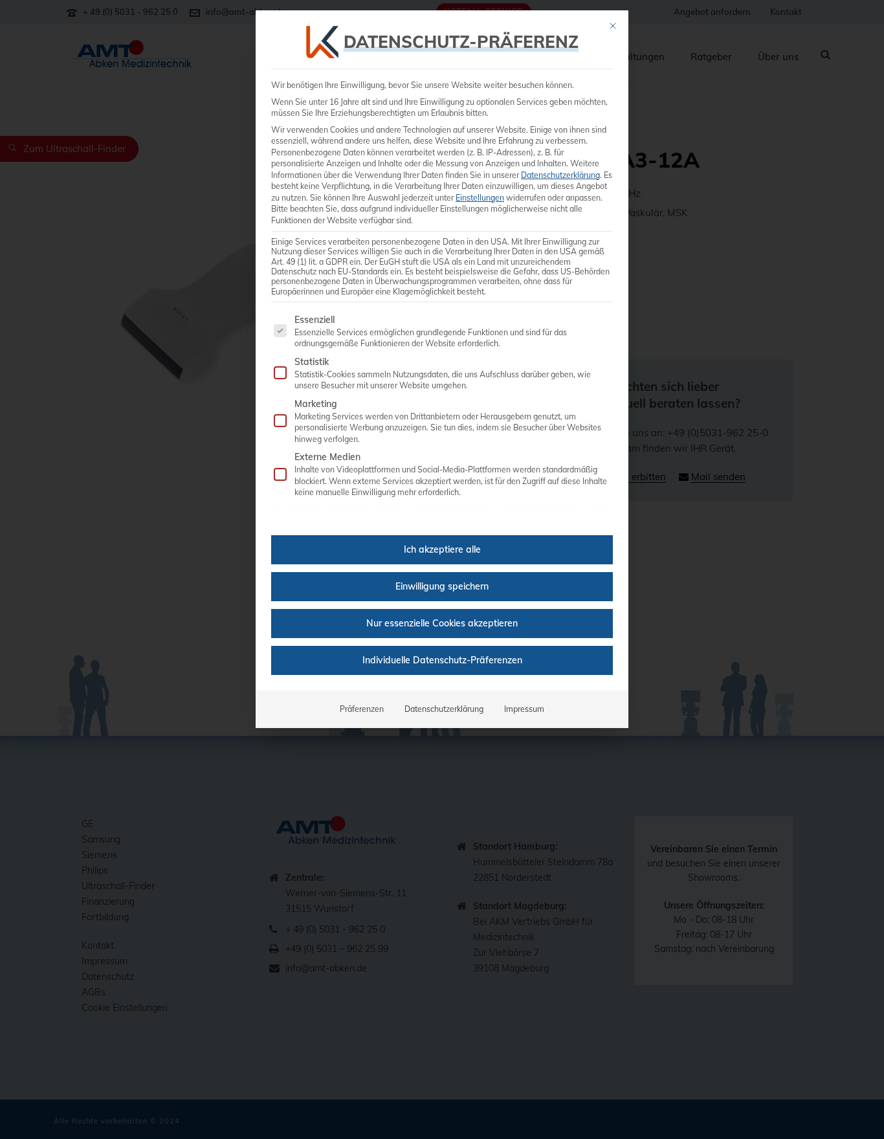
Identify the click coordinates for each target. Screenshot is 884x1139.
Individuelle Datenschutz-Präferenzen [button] (442, 660)
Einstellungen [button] (480, 198)
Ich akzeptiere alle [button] (442, 549)
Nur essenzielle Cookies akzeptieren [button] (442, 623)
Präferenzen (362, 709)
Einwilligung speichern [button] (442, 586)
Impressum (524, 709)
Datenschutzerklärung (560, 175)
